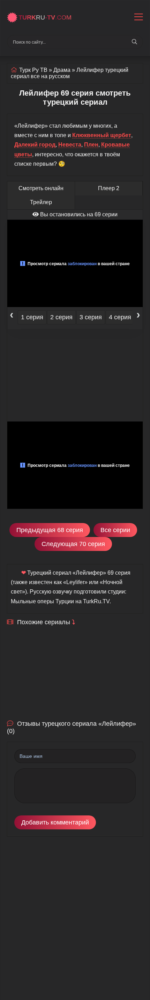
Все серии (115, 530)
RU (45, 17)
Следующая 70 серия (73, 543)
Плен (91, 145)
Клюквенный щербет (101, 135)
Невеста (69, 145)
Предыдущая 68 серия (49, 530)
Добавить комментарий (55, 822)
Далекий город (34, 145)
